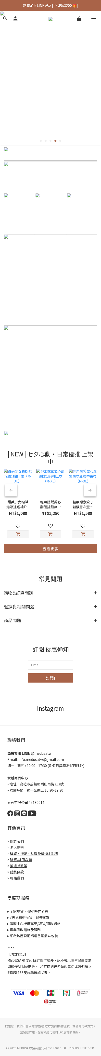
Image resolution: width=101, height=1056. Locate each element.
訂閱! (50, 678)
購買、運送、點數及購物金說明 (34, 853)
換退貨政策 (18, 865)
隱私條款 (17, 871)
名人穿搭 (17, 847)
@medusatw (41, 753)
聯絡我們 (17, 878)
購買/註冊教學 (21, 859)
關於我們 (17, 841)
